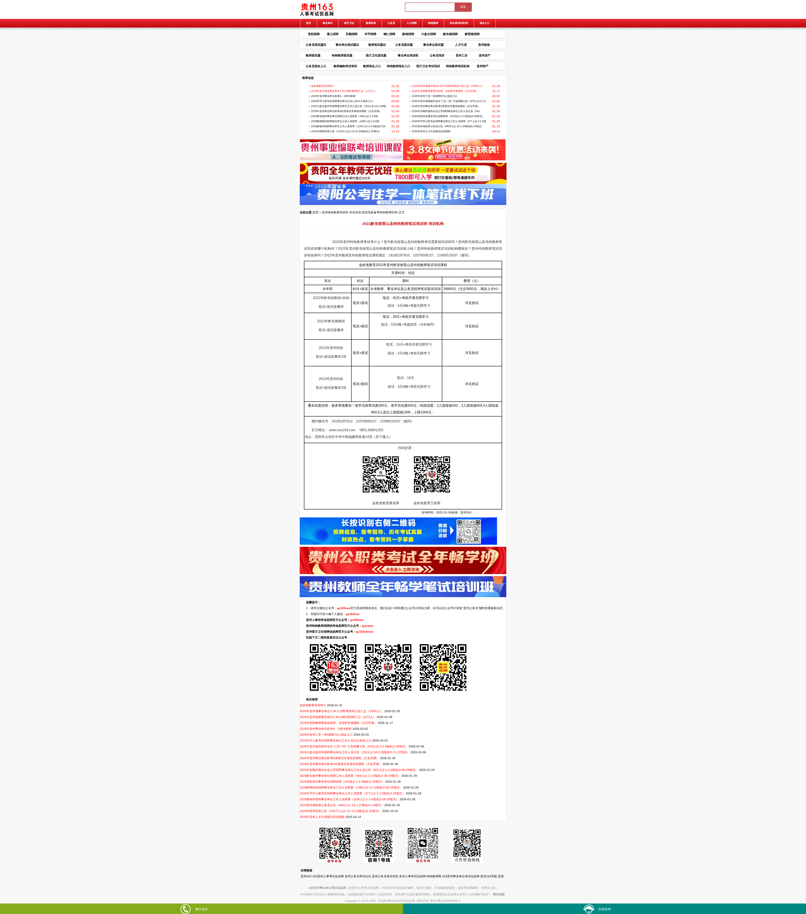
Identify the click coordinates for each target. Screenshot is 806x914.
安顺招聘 (351, 34)
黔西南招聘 (472, 34)
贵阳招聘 (314, 34)
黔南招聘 (408, 34)
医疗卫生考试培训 (428, 66)
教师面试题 (313, 55)
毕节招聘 (370, 34)
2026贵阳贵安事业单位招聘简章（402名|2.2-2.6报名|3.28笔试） (448, 116)
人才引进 (461, 44)
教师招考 (371, 23)
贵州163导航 (488, 876)
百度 (501, 876)
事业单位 (328, 23)
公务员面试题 (404, 44)
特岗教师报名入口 (398, 66)
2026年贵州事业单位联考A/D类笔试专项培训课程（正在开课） (346, 111)
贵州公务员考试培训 (385, 876)
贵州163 (466, 512)
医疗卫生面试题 (376, 55)
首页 (308, 23)
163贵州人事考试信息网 (328, 876)
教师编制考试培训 (345, 66)
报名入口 (485, 23)
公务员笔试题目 (316, 44)
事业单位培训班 (408, 55)
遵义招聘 (333, 34)
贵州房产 (485, 55)
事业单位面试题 (433, 44)
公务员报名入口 (316, 66)
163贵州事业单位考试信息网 (460, 876)
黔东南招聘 (450, 34)
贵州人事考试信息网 (412, 876)
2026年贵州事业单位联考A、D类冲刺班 (333, 96)
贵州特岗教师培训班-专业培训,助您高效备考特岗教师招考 (359, 212)
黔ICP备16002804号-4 (445, 900)
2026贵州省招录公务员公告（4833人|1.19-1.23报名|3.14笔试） (448, 126)
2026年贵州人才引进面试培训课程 (431, 131)
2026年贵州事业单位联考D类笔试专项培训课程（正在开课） (446, 106)
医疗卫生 (349, 23)
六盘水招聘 (428, 34)
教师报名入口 (372, 66)
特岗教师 (433, 23)
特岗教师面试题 (342, 55)
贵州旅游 (484, 44)
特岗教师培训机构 (458, 66)
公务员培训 (437, 55)
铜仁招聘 (389, 34)
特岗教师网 (434, 876)
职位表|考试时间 (459, 23)
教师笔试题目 (377, 44)
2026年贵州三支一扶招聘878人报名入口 (434, 96)
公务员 (391, 23)
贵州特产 (482, 66)
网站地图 (499, 894)
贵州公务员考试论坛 (358, 876)
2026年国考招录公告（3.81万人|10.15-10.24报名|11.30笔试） (346, 131)
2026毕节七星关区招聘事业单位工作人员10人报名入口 (342, 101)
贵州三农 (461, 55)
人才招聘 (412, 23)
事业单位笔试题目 (347, 44)
